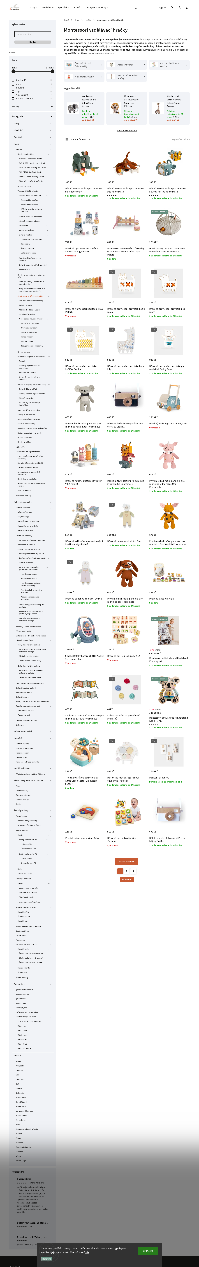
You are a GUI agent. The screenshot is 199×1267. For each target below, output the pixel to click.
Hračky (19, 149)
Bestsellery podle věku (26, 1016)
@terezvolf (20, 998)
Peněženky (20, 940)
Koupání (18, 738)
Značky (17, 1055)
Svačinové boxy (23, 931)
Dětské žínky (21, 757)
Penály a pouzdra (23, 878)
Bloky (20, 869)
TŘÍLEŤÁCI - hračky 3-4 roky (30, 172)
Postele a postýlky (24, 535)
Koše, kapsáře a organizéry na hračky (32, 701)
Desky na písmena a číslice (29, 825)
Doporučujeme (78, 139)
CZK (161, 7)
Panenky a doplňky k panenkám (31, 356)
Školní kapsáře (24, 916)
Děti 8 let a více (24, 1048)
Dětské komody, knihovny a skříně (31, 635)
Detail (182, 653)
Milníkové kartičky (23, 495)
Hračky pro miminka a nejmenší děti (31, 276)
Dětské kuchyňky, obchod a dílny (32, 384)
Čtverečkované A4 (28, 848)
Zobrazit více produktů (127, 130)
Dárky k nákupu (22, 799)
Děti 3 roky (22, 1035)
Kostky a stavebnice (26, 414)
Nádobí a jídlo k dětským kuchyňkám (30, 403)
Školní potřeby (21, 810)
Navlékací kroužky (27, 314)
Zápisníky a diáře (25, 873)
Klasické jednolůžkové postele (31, 553)
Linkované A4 (26, 844)
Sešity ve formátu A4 (28, 839)
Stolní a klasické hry (26, 423)
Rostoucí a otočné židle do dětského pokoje (31, 671)
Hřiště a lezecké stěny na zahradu (31, 210)
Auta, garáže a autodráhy (29, 410)
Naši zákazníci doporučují (27, 1012)
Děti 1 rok (22, 1026)
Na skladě (34, 80)
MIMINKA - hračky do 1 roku (30, 158)
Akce (34, 84)
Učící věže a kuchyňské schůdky (30, 683)
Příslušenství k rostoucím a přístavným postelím (31, 612)
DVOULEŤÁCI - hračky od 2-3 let (32, 167)
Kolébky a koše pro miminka (28, 626)
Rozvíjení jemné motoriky (32, 345)
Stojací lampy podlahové (28, 521)
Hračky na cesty (24, 186)
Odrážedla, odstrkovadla (31, 239)
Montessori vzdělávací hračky (30, 296)
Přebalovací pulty (23, 631)
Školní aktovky (24, 967)
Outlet (18, 804)
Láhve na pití (21, 935)
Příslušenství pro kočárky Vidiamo (30, 774)
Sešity (20, 835)
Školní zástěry (22, 977)
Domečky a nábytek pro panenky (29, 378)
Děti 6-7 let (22, 1044)
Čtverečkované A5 (28, 863)
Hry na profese (24, 352)
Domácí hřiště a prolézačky (28, 451)
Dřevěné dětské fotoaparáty (31, 300)
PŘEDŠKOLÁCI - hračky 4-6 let (31, 176)
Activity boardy (25, 305)
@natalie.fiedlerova (24, 989)
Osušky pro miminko (25, 748)
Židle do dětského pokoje (29, 666)
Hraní (16, 144)
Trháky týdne (21, 1007)
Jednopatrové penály (28, 888)
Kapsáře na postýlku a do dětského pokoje (30, 619)
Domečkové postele (26, 544)
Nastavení (46, 1258)
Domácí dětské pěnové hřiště (30, 463)
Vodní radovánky (26, 230)
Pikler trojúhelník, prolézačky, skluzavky (30, 457)
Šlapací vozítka (27, 248)
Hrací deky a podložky (27, 479)
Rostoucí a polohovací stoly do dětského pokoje (32, 650)
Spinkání (18, 137)
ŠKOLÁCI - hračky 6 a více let (31, 181)
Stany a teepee (24, 490)
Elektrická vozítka (28, 252)
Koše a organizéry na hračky (30, 433)
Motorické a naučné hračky (31, 318)
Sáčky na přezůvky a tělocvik (28, 926)
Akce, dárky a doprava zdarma (28, 780)
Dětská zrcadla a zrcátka (26, 720)
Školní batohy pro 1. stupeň (31, 958)
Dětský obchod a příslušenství (32, 393)
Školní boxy (23, 921)
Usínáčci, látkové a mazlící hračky (32, 428)
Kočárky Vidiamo (22, 768)
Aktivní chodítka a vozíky (30, 309)
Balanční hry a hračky (30, 323)
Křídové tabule (27, 341)
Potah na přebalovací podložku (30, 598)
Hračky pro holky (25, 437)
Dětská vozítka (25, 234)
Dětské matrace (26, 562)
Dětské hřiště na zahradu (30, 195)
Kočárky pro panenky (28, 372)
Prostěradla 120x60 (29, 574)
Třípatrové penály (27, 897)
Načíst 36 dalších (126, 861)
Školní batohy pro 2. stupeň (31, 962)
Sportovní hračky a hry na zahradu (30, 259)
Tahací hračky (27, 336)
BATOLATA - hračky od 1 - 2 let (32, 163)
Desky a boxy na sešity (27, 820)
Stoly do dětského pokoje (29, 644)
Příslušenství (24, 269)
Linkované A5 (26, 858)
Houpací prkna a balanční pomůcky (29, 473)
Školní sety (22, 972)
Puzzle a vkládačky (29, 332)
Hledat (33, 42)
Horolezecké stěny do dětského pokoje (31, 484)
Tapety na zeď (24, 715)
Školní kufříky (23, 912)
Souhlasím (148, 1251)
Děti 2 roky (22, 1030)
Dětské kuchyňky (26, 398)
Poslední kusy (22, 790)
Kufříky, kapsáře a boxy (26, 907)
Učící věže (20, 447)
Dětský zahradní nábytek (29, 221)
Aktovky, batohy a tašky (26, 944)
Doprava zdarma (34, 98)
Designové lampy (25, 530)
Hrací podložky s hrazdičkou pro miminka (31, 282)
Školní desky (21, 816)
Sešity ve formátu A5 (28, 854)
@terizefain (21, 1003)
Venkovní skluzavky (29, 204)
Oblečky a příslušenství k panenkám (30, 366)
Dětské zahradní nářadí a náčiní (32, 265)
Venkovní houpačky (29, 200)
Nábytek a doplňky (23, 502)
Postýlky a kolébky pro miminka (31, 540)
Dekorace (20, 725)
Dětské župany (22, 743)
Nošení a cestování (23, 731)
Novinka (34, 87)
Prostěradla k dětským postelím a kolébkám (29, 568)
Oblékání (18, 130)
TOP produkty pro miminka (29, 1021)
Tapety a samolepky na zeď (28, 706)
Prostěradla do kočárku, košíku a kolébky (31, 584)
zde (87, 1252)
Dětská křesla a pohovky (26, 688)
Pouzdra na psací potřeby (29, 902)
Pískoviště (23, 225)
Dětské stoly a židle (24, 640)
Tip (34, 91)
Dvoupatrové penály (28, 892)
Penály (20, 883)
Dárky (16, 123)
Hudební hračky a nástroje (29, 419)
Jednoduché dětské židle (30, 677)
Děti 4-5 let (22, 1039)
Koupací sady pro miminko (27, 761)
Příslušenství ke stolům (29, 656)
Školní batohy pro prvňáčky (31, 953)
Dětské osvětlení (23, 507)
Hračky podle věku (26, 154)
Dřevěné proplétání (29, 327)
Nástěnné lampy (25, 512)
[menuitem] (34, 8)
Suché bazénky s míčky (28, 467)
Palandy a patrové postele (29, 549)
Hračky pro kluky (25, 442)
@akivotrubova (22, 994)
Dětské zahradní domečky (30, 216)
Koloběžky (25, 243)
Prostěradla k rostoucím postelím (31, 591)
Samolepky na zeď (26, 710)
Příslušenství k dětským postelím (32, 558)
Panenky (22, 361)
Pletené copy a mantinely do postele (31, 605)
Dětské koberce (23, 697)
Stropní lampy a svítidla (28, 526)
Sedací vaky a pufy (24, 692)
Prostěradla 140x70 (29, 578)
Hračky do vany (22, 752)
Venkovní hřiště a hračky (28, 191)
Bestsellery (19, 984)
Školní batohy (24, 949)
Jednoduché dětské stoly (30, 660)
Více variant (34, 95)
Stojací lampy (23, 516)
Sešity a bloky (22, 830)
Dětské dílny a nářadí (28, 389)
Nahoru (128, 879)
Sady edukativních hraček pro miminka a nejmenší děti (32, 289)
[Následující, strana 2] (127, 871)
